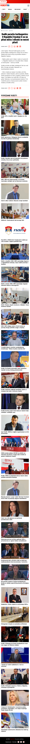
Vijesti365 (12, 739)
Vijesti (3, 9)
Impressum (8, 742)
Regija (10, 9)
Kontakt (14, 742)
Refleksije (18, 9)
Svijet (25, 9)
